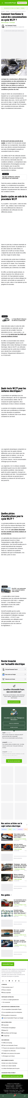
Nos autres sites (6, 1022)
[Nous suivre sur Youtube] (9, 981)
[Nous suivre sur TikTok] (15, 981)
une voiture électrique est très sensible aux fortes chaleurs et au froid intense (13, 531)
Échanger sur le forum (9, 1056)
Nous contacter (7, 990)
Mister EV (5, 1030)
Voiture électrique (5, 22)
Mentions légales (10, 1086)
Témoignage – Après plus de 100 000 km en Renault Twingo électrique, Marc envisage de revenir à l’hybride (20, 865)
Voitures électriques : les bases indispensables (20, 904)
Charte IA (18, 1086)
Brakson (19, 1093)
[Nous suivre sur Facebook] (3, 981)
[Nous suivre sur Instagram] (12, 981)
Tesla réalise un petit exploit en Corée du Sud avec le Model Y (20, 835)
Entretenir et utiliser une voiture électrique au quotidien (20, 934)
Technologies (12, 22)
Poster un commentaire (14, 723)
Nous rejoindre (7, 992)
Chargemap (6, 1035)
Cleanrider (6, 1025)
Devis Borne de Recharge (10, 1033)
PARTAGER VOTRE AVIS (7, 996)
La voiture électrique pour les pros (10, 1068)
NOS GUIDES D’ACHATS (7, 1060)
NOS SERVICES (5, 1040)
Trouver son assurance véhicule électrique (14, 1048)
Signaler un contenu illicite (12, 1088)
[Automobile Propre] (10, 3)
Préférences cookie (9, 1085)
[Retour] (3, 1096)
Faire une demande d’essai (10, 1045)
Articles (7, 11)
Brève (25, 829)
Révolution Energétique (9, 1027)
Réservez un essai (22, 2)
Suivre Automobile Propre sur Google (13, 1018)
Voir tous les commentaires (14, 761)
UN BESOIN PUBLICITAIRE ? (8, 1072)
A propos (4, 984)
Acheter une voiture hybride (8, 1065)
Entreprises (4, 829)
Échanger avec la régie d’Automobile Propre (12, 1076)
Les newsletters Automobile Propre (12, 1009)
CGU (21, 1088)
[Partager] (25, 1096)
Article (10, 829)
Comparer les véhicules (9, 1050)
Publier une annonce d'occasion (11, 1053)
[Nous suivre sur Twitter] (6, 981)
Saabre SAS (20, 1091)
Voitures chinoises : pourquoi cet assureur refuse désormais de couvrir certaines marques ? (19, 876)
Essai (14, 829)
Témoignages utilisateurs (19, 869)
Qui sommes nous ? (8, 987)
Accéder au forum (14, 727)
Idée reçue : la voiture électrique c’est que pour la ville (20, 941)
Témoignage (20, 829)
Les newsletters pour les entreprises (12, 1012)
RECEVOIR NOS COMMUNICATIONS (10, 1006)
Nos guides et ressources (9, 1015)
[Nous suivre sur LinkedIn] (19, 981)
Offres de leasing (7, 1042)
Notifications (18, 1085)
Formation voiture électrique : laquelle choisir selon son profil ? (20, 911)
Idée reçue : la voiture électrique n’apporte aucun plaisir (19, 931)
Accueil (3, 11)
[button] (14, 747)
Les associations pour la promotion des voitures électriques (20, 901)
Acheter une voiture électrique (9, 1063)
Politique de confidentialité (13, 1083)
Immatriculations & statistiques (20, 838)
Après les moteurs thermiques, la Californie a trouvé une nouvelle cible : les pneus (20, 846)
